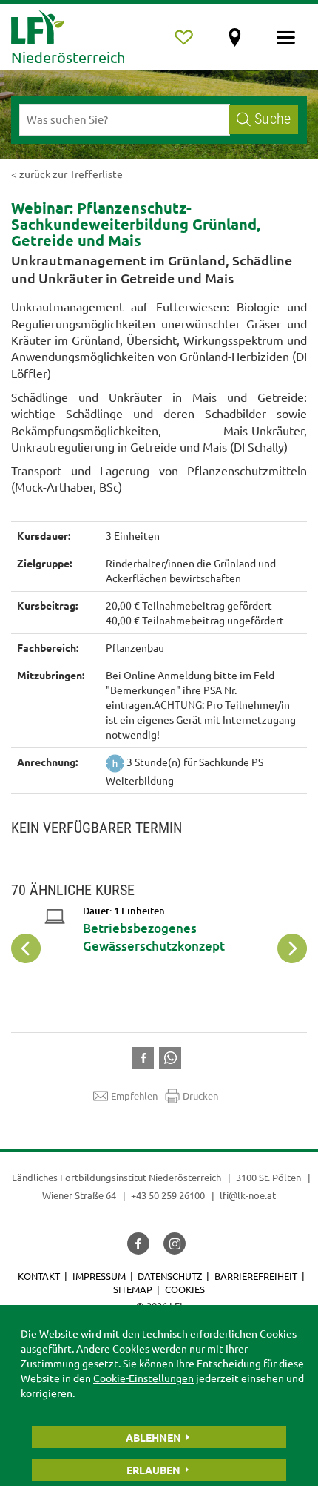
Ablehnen (153, 1437)
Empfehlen (134, 1095)
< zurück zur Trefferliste (67, 173)
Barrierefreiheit (255, 1275)
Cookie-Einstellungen (143, 1377)
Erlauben (153, 1469)
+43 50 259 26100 (168, 1195)
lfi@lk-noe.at (248, 1195)
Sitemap (132, 1289)
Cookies (185, 1289)
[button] (145, 1056)
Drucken (200, 1095)
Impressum (99, 1275)
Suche (272, 119)
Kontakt (39, 1275)
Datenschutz (170, 1275)
